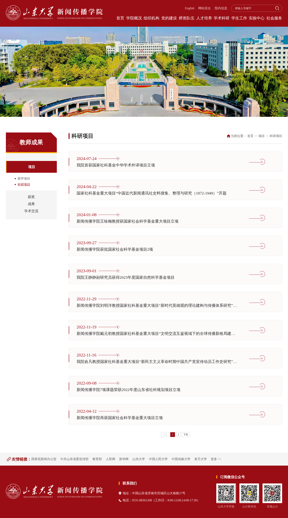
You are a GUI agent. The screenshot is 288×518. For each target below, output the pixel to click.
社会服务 (274, 18)
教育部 (97, 459)
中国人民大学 (158, 459)
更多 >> (216, 459)
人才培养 (204, 18)
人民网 (110, 459)
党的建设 (169, 18)
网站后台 (204, 8)
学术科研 (221, 18)
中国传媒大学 (181, 459)
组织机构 (151, 18)
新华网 (124, 459)
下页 (185, 434)
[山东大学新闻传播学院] (54, 13)
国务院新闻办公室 (43, 459)
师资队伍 (186, 18)
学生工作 (239, 18)
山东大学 (138, 459)
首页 (120, 18)
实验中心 (256, 18)
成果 (31, 204)
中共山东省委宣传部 (74, 459)
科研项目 (276, 136)
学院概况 (134, 18)
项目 (31, 167)
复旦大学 (200, 459)
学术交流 (31, 211)
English (189, 8)
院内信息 (221, 8)
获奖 (31, 197)
